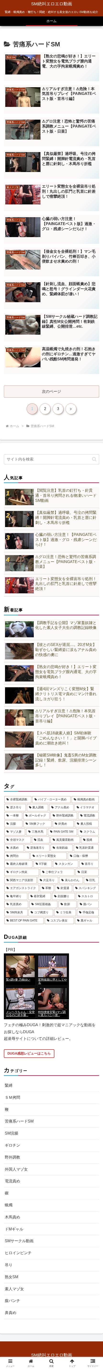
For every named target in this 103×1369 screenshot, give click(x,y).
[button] (94, 459)
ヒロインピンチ (18, 1253)
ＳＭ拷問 (12, 1097)
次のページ (51, 391)
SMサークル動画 (19, 1241)
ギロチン (12, 1145)
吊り (8, 1265)
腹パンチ (12, 1301)
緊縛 (8, 1085)
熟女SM (11, 1277)
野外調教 (12, 1157)
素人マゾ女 (14, 1289)
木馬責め (12, 1217)
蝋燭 (8, 1205)
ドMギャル (14, 1229)
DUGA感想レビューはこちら (29, 1053)
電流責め (12, 1181)
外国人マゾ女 (16, 1169)
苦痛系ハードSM (19, 1121)
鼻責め (10, 1313)
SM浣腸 (11, 1133)
